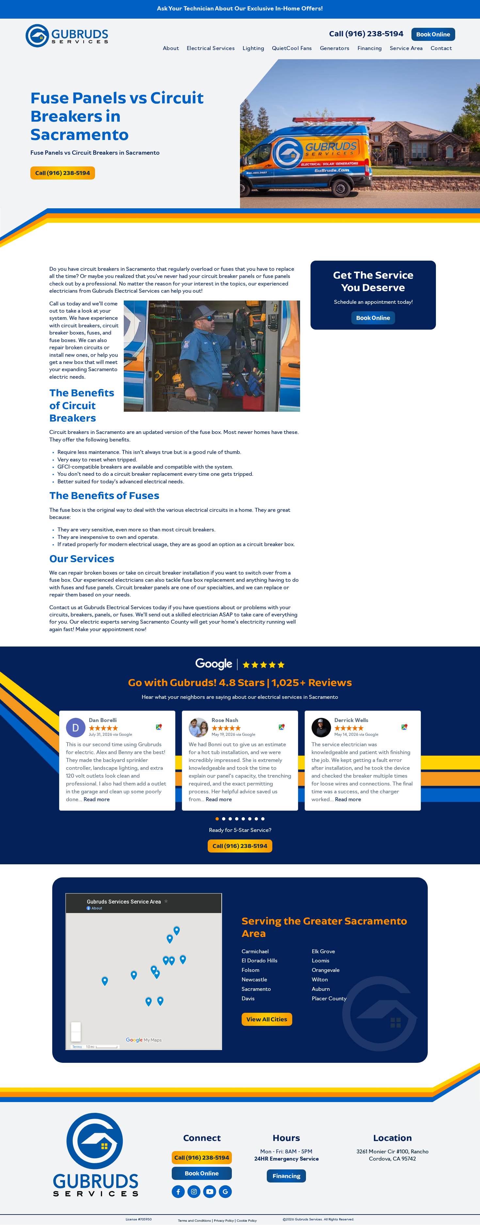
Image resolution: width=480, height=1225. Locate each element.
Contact (441, 48)
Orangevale (326, 970)
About (171, 48)
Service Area (406, 48)
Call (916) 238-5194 (366, 33)
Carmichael (255, 952)
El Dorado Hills (260, 961)
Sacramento (256, 989)
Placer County (329, 999)
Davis (248, 999)
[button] (217, 818)
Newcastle (254, 980)
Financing (370, 48)
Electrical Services (211, 48)
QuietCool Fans (292, 48)
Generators (335, 48)
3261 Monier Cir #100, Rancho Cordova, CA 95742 (393, 1155)
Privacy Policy (224, 1221)
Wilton (320, 980)
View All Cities (267, 1019)
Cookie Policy (247, 1221)
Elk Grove (323, 952)
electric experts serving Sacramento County (134, 622)
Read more (97, 799)
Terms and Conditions (194, 1221)
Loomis (320, 961)
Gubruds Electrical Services (118, 608)
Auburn (321, 989)
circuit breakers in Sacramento (117, 269)
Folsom (250, 970)
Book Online (433, 34)
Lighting (253, 48)
